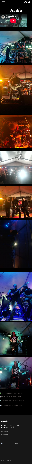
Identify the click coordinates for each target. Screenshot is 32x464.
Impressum (4, 431)
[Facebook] (25, 2)
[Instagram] (29, 2)
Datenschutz (4, 434)
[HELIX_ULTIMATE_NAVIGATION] (3, 2)
